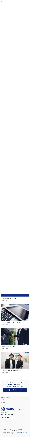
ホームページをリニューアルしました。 (11, 322)
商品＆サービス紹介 (5, 397)
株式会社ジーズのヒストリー (9, 298)
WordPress (10, 432)
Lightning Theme (17, 432)
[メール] (2, 421)
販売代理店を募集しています (9, 346)
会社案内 (3, 399)
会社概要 (3, 402)
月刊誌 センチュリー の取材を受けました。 (12, 370)
